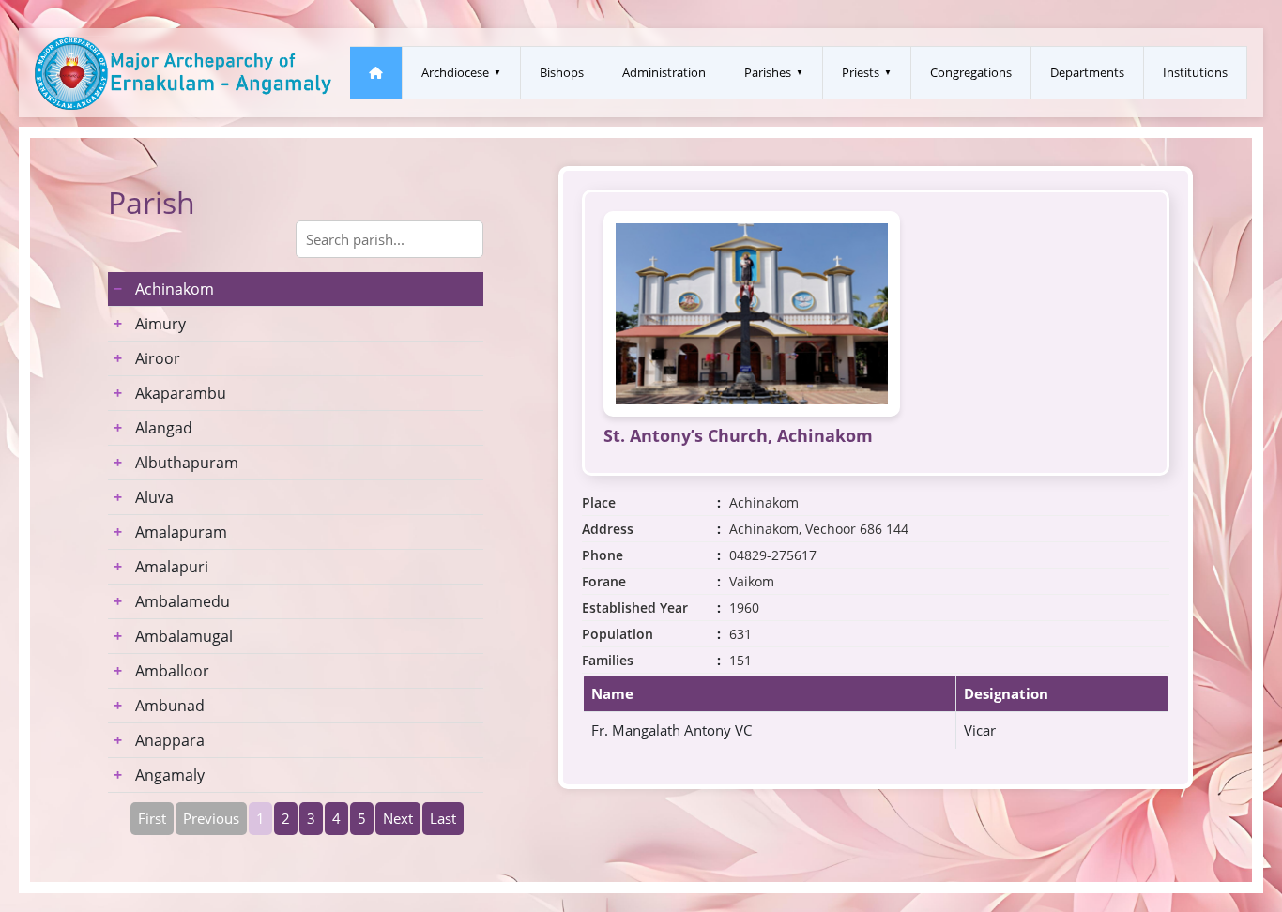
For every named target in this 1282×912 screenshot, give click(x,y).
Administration (664, 72)
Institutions (1195, 72)
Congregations (971, 72)
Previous (211, 818)
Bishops (562, 72)
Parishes (767, 72)
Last (443, 818)
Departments (1087, 72)
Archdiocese (455, 72)
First (152, 818)
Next (398, 818)
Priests (860, 72)
